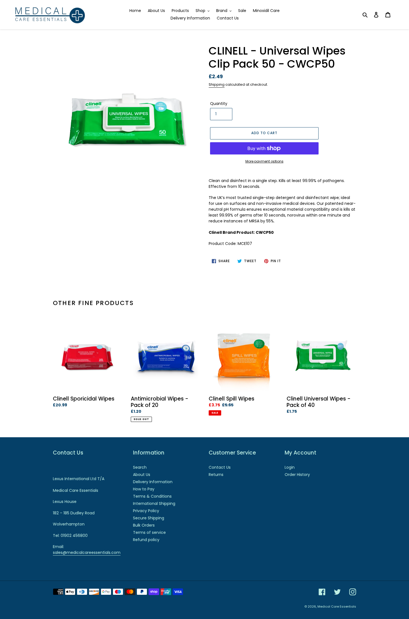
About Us (141, 474)
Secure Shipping (148, 518)
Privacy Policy (146, 511)
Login (290, 467)
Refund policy (146, 539)
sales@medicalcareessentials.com (86, 552)
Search (140, 467)
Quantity (218, 103)
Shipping (217, 84)
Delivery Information (153, 482)
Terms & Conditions (152, 496)
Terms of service (149, 532)
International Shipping (154, 503)
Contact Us (220, 467)
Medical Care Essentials (336, 606)
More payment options (264, 161)
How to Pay (143, 489)
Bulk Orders (144, 525)
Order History (297, 474)
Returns (216, 474)
